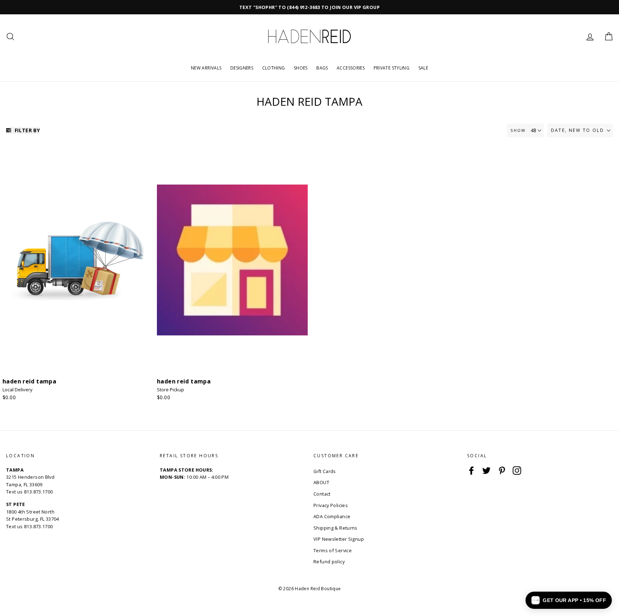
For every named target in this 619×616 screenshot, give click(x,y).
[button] (580, 130)
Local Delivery (18, 389)
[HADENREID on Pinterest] (502, 470)
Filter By (26, 130)
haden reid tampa (29, 381)
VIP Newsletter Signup (338, 539)
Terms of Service (332, 550)
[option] (309, 7)
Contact (322, 494)
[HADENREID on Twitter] (486, 470)
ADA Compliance (331, 516)
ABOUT (321, 482)
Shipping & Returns (335, 528)
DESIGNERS (241, 68)
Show (518, 130)
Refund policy (329, 561)
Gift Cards (324, 471)
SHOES (301, 68)
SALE (423, 68)
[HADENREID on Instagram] (517, 470)
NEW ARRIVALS (206, 68)
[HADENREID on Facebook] (471, 470)
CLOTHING (273, 68)
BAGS (322, 68)
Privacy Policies (330, 505)
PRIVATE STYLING (392, 68)
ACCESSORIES (351, 68)
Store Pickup (170, 389)
